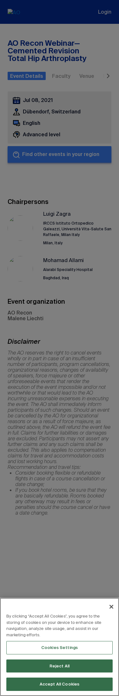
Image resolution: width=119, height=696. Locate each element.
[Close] (111, 607)
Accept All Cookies (59, 684)
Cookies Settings (59, 647)
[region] (59, 647)
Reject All (59, 666)
